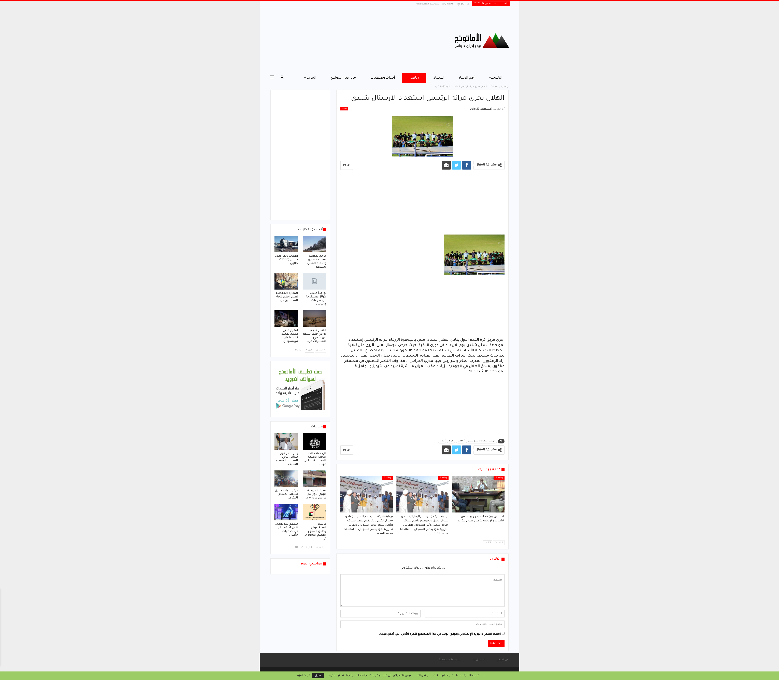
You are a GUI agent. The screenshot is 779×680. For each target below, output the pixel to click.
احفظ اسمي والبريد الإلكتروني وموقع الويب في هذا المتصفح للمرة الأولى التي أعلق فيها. (440, 634)
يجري (442, 441)
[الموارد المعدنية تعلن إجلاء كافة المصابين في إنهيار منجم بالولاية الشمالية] (286, 281)
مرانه (451, 441)
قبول (318, 675)
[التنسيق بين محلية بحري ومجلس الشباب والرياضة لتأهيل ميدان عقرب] (478, 494)
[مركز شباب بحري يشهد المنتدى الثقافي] (286, 478)
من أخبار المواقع (343, 78)
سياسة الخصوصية (427, 4)
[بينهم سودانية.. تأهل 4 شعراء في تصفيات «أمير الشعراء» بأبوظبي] (286, 512)
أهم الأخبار (467, 78)
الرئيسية (495, 78)
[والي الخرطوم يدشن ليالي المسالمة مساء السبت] (286, 441)
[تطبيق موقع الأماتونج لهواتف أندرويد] (300, 389)
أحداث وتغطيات (382, 78)
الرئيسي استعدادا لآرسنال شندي (481, 441)
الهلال (460, 441)
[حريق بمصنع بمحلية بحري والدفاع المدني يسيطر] (314, 244)
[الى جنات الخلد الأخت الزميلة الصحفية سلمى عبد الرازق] (314, 441)
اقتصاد (439, 78)
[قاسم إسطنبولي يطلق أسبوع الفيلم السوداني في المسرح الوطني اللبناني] (314, 512)
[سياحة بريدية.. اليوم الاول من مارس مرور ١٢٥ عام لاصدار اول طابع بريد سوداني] (314, 478)
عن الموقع (463, 4)
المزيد (311, 78)
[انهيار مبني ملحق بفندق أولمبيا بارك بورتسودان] (286, 318)
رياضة (414, 78)
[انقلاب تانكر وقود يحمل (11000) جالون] (286, 244)
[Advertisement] (348, 40)
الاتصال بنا (448, 4)
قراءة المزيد (303, 675)
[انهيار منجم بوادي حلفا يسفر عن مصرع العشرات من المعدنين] (314, 318)
